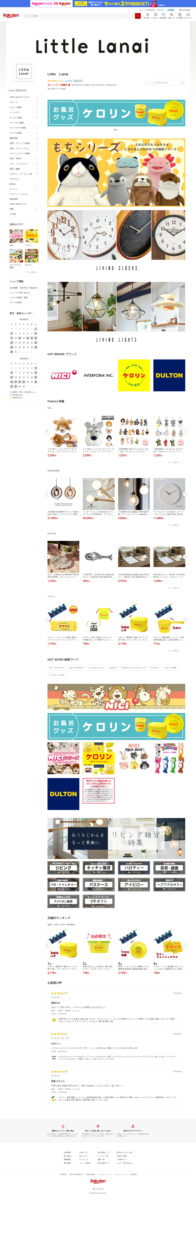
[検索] (138, 16)
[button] (186, 10)
